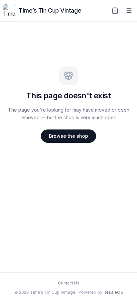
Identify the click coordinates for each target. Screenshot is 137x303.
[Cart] (115, 11)
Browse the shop (68, 136)
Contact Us (68, 282)
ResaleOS (113, 292)
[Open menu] (129, 10)
